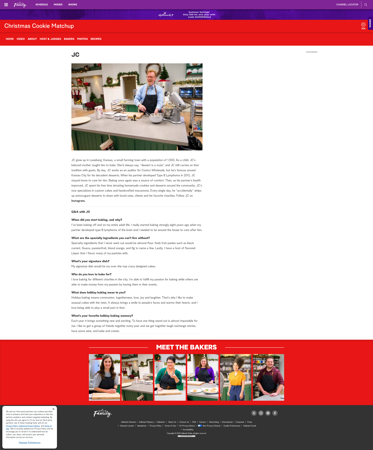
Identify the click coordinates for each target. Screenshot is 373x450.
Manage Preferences (30, 443)
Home (10, 39)
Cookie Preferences (232, 426)
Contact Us (184, 422)
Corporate (240, 422)
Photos (82, 39)
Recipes (96, 39)
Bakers (69, 39)
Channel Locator (347, 4)
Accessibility (188, 430)
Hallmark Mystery (146, 422)
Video (21, 39)
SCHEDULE (42, 4)
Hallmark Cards (249, 426)
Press (249, 422)
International (227, 422)
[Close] (53, 409)
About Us (172, 422)
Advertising (214, 422)
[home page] (20, 5)
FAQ (194, 422)
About (32, 39)
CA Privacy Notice (187, 426)
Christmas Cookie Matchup (39, 26)
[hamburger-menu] (6, 4)
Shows (72, 4)
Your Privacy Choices (211, 426)
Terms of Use (170, 426)
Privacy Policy (155, 426)
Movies (58, 4)
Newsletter (141, 426)
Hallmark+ (161, 422)
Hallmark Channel (128, 422)
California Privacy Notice (29, 426)
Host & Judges (50, 39)
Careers (202, 422)
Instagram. (78, 200)
